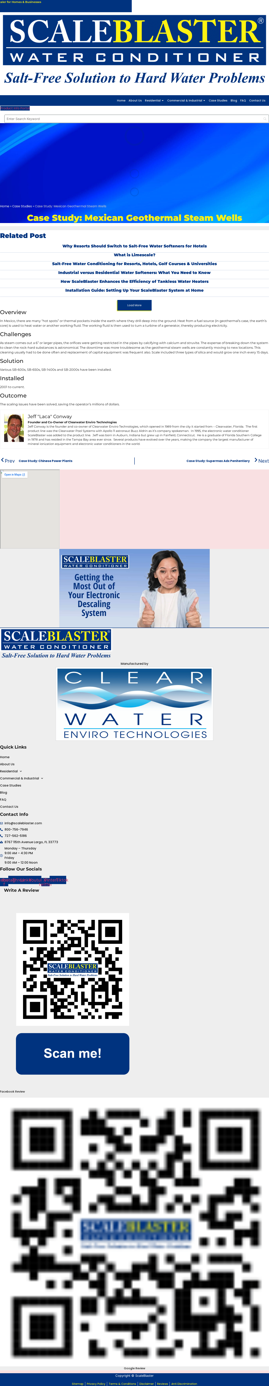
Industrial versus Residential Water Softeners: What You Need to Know (134, 272)
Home (121, 100)
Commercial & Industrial (184, 100)
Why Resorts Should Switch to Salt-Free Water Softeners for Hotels (134, 246)
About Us (135, 100)
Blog (234, 100)
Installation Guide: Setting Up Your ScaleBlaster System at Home (134, 290)
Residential (153, 100)
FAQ (243, 100)
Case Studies (218, 100)
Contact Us (257, 100)
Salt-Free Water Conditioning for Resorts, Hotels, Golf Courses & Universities (134, 263)
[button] (134, 305)
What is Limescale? (134, 255)
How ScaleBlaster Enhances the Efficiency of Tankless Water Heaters (135, 281)
